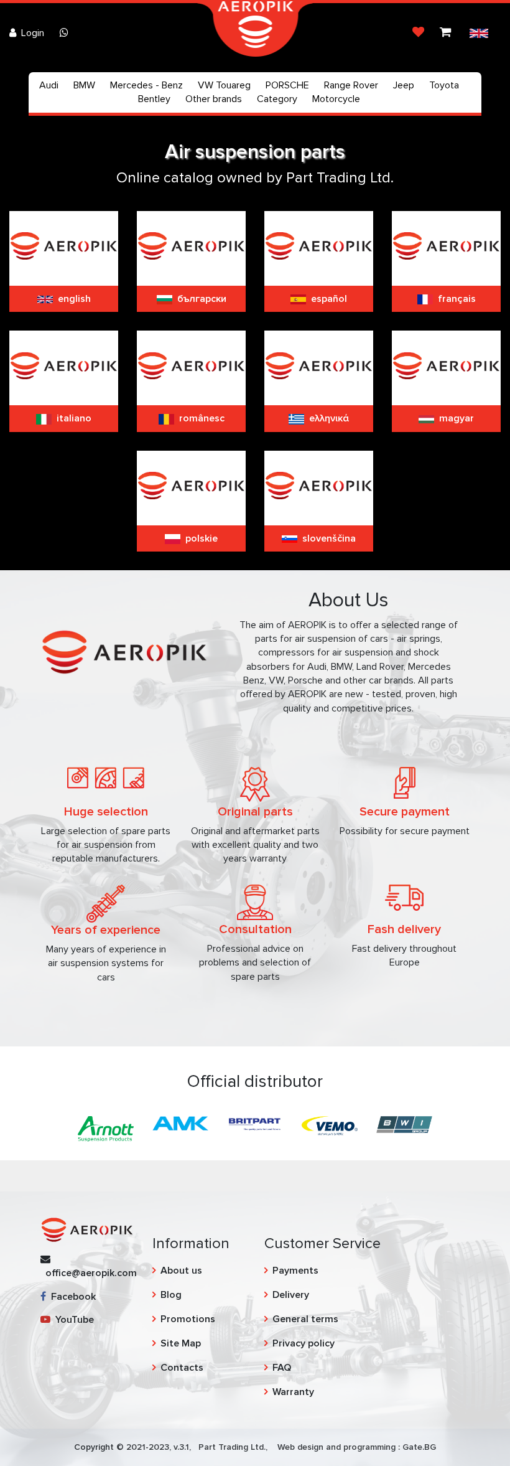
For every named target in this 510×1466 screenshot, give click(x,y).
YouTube (72, 1319)
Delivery (290, 1295)
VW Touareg (224, 85)
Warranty (293, 1392)
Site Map (180, 1343)
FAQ (281, 1367)
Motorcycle (336, 99)
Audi (48, 85)
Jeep (403, 85)
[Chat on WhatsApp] (66, 33)
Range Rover (351, 85)
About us (181, 1270)
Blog (171, 1295)
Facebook (71, 1296)
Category (277, 99)
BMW (84, 85)
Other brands (213, 99)
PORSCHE (287, 85)
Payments (295, 1270)
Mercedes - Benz (146, 85)
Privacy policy (303, 1343)
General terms (305, 1319)
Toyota (444, 85)
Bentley (154, 99)
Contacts (181, 1367)
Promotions (187, 1319)
